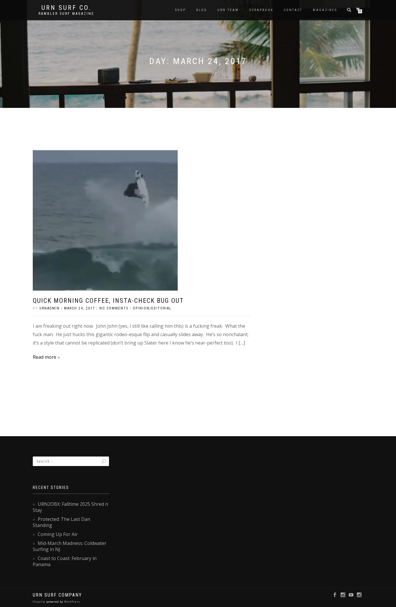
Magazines (325, 10)
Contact (293, 10)
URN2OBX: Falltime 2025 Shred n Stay (70, 507)
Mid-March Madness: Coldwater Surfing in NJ (69, 546)
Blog (201, 10)
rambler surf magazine (66, 14)
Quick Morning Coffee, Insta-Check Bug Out (108, 300)
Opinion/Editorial (152, 308)
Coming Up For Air (58, 534)
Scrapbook (261, 10)
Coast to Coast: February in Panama (65, 561)
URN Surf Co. (66, 7)
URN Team (228, 10)
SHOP (180, 10)
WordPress (71, 602)
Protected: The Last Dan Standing (61, 522)
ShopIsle (39, 602)
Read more (44, 357)
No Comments (113, 308)
